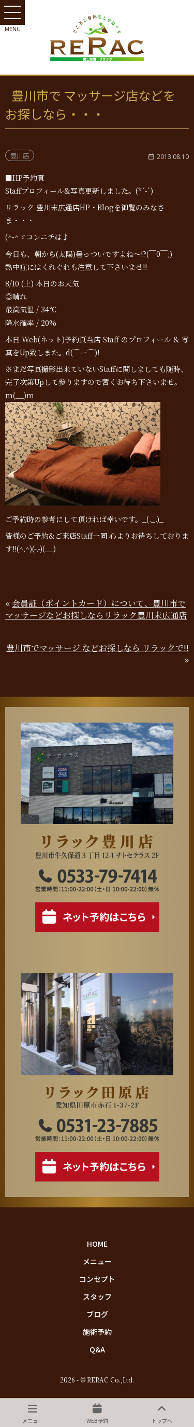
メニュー (97, 1261)
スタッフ (97, 1296)
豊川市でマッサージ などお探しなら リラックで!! (97, 648)
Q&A (97, 1349)
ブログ (97, 1314)
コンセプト (97, 1279)
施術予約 (97, 1332)
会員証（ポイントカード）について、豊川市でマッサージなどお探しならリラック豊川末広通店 (96, 609)
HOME (97, 1243)
